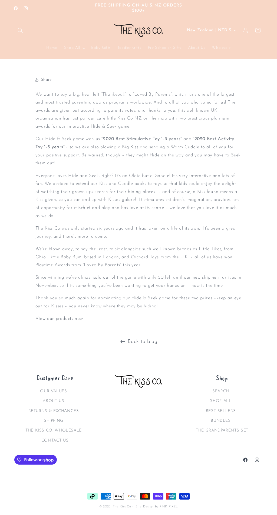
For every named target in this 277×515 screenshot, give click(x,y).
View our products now (59, 318)
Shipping (53, 421)
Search (220, 391)
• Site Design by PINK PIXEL (155, 506)
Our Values (53, 391)
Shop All (220, 401)
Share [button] (46, 80)
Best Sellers (221, 411)
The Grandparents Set (222, 431)
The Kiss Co (122, 506)
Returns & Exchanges (53, 411)
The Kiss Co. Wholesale (53, 431)
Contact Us (54, 441)
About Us (53, 401)
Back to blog (143, 341)
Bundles (220, 421)
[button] (20, 30)
